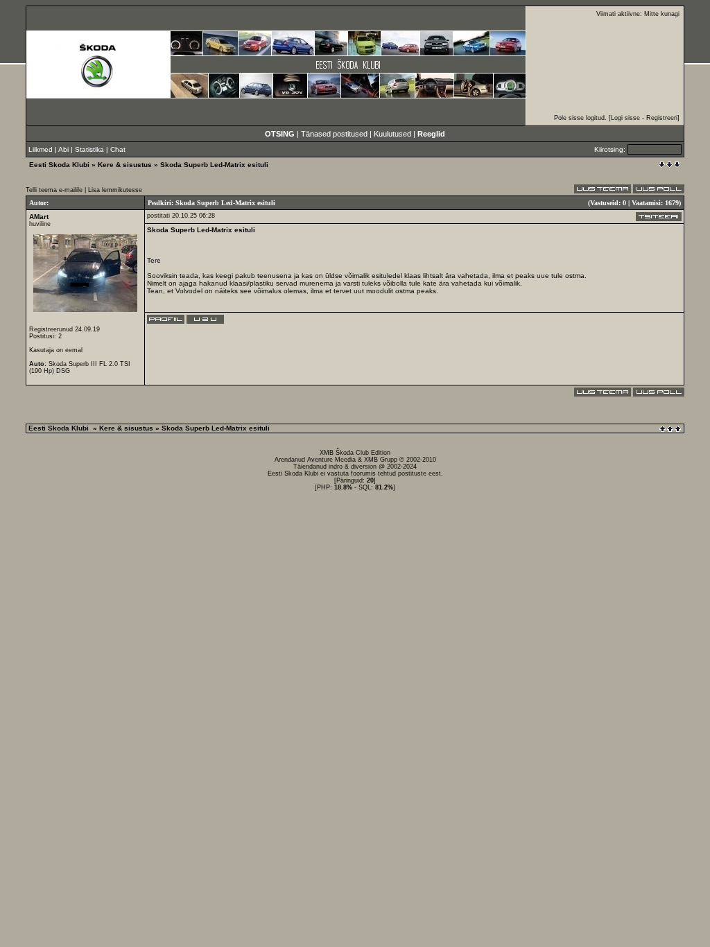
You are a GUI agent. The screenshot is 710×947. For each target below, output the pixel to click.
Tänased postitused (334, 134)
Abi (63, 149)
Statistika (89, 149)
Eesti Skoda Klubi (59, 164)
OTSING (280, 134)
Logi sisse (625, 117)
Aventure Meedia (331, 459)
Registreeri (661, 117)
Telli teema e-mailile (54, 189)
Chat (117, 149)
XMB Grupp (380, 459)
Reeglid (431, 134)
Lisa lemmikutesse (115, 189)
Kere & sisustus (125, 164)
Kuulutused (392, 134)
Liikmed (40, 149)
